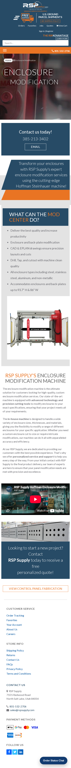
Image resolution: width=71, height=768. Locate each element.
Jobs (41, 25)
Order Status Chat (53, 760)
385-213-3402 (35, 138)
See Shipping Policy (50, 21)
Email (35, 147)
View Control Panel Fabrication (35, 588)
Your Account (14, 624)
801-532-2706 (18, 706)
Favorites (32, 25)
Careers (10, 633)
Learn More (62, 38)
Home (8, 60)
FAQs (9, 664)
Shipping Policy (15, 650)
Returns (10, 655)
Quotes (50, 25)
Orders (21, 25)
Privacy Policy (14, 668)
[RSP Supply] (35, 6)
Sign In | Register (46, 31)
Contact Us (12, 659)
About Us (11, 629)
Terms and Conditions (18, 673)
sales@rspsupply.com (22, 710)
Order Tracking (15, 615)
